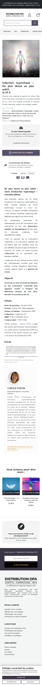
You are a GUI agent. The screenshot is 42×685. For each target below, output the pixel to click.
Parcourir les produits (12, 633)
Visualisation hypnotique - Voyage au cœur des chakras (31, 500)
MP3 (15, 31)
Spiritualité (17, 116)
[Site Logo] (15, 14)
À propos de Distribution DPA (15, 628)
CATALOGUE (7, 31)
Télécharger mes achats (13, 614)
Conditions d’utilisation (21, 143)
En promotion (9, 654)
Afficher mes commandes (13, 612)
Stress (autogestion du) (20, 121)
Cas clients (8, 652)
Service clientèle (10, 647)
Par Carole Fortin (19, 113)
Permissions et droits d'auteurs (15, 616)
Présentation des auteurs (13, 630)
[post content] (11, 486)
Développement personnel (22, 111)
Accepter (21, 677)
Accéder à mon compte (13, 609)
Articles (7, 650)
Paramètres (11, 682)
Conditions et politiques (13, 635)
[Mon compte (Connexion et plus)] (31, 15)
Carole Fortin (25, 324)
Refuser (30, 682)
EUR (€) (31, 173)
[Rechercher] (35, 23)
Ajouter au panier (22, 153)
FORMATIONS (25, 31)
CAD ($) (23, 173)
